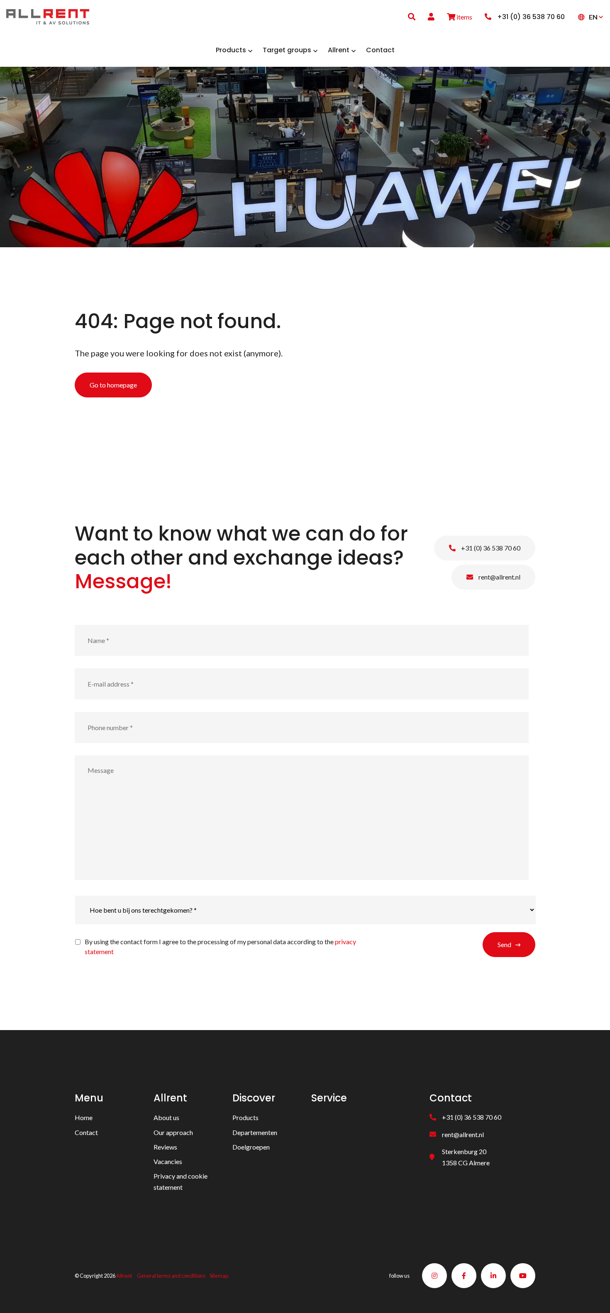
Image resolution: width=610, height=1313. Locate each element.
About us (166, 1117)
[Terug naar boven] (593, 1296)
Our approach (173, 1132)
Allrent (124, 1275)
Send (504, 944)
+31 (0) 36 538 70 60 (490, 548)
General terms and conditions (171, 1275)
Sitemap (219, 1275)
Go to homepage (113, 385)
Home (84, 1117)
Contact (86, 1132)
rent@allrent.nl (498, 577)
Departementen (254, 1132)
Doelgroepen (251, 1147)
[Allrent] (47, 15)
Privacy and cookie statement (180, 1181)
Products (245, 1117)
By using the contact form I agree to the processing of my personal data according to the (220, 946)
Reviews (165, 1147)
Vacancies (168, 1161)
